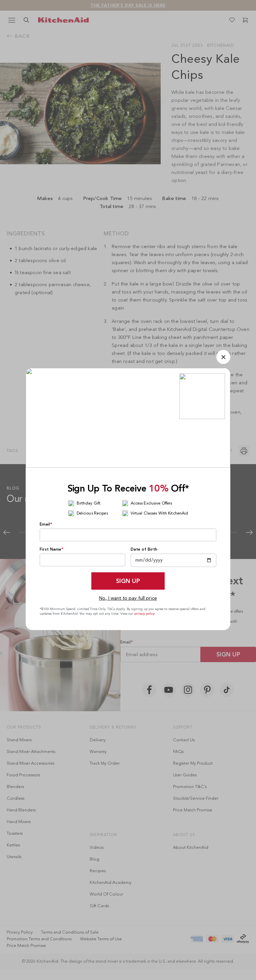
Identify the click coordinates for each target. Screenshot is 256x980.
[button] (223, 357)
